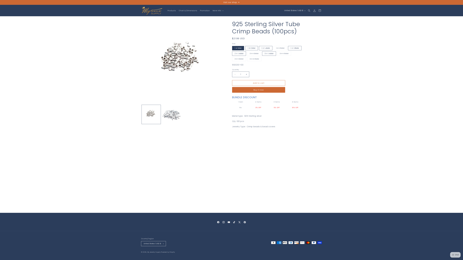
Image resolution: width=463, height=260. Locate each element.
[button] (218, 10)
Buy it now (259, 90)
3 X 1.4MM (269, 53)
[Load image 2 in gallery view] (171, 114)
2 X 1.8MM (255, 54)
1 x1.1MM (238, 48)
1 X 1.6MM (281, 48)
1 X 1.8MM (295, 48)
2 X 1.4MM (239, 53)
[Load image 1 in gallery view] (151, 114)
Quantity (235, 69)
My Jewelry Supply (154, 252)
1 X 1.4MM (266, 48)
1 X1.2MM (251, 48)
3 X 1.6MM (285, 54)
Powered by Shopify (168, 252)
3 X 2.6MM (256, 59)
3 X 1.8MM (240, 59)
